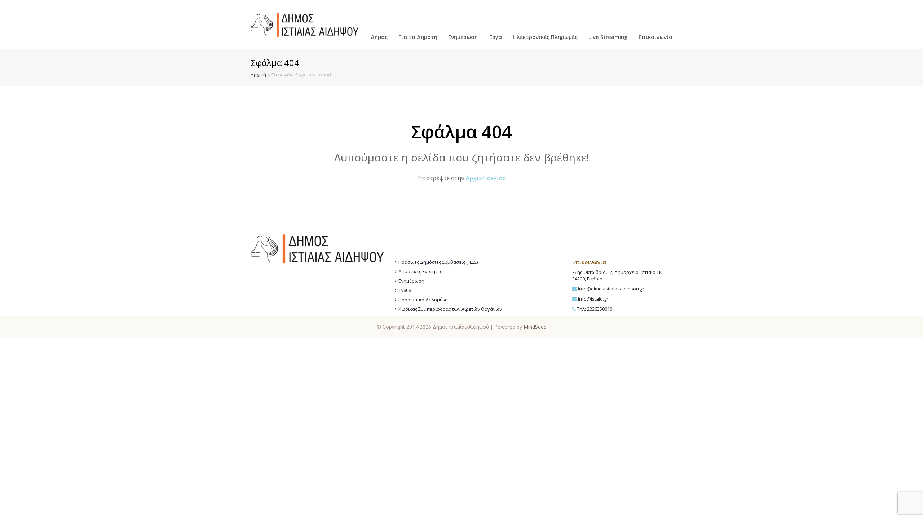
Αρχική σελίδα (486, 178)
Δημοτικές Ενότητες (420, 271)
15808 (404, 290)
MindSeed (535, 326)
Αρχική (258, 74)
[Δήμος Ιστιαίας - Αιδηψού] (305, 23)
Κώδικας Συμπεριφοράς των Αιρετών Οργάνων (450, 309)
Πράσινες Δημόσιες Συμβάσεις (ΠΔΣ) (438, 262)
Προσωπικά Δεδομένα (423, 299)
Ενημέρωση (411, 281)
